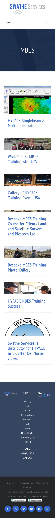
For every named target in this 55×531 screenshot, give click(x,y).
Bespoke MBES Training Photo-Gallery (27, 267)
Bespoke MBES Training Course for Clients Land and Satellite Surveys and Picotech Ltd (27, 226)
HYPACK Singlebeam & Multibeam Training (26, 123)
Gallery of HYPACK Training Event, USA (24, 195)
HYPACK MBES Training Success (26, 303)
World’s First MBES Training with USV (23, 159)
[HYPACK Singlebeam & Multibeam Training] (27, 109)
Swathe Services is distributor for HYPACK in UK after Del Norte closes (26, 350)
